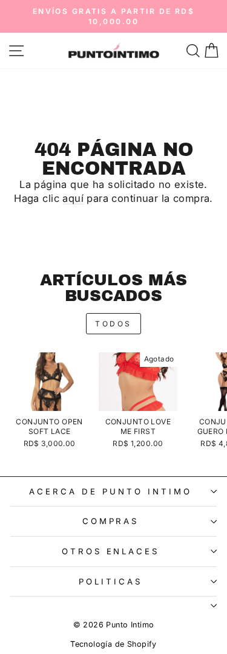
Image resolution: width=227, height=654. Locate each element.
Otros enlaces (111, 551)
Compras (110, 521)
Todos (113, 323)
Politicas (110, 581)
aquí (73, 198)
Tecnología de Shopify (113, 644)
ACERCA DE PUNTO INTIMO (110, 491)
